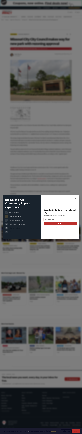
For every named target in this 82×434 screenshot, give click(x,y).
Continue (60, 223)
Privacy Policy (69, 227)
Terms (64, 227)
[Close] (75, 198)
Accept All (76, 431)
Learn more (53, 431)
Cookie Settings (66, 431)
